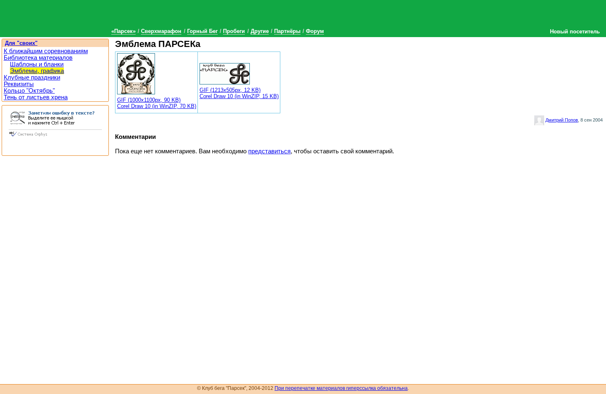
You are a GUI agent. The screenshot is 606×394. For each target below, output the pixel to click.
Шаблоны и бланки (36, 64)
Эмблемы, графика (37, 71)
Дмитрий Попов (561, 119)
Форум (315, 31)
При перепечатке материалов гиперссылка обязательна (341, 388)
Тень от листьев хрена (36, 97)
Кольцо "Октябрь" (29, 90)
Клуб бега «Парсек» (62, 17)
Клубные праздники (32, 77)
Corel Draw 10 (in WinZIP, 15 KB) (239, 96)
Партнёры (287, 31)
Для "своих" (21, 43)
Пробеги (234, 31)
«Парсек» (123, 31)
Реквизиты (19, 84)
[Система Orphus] (55, 137)
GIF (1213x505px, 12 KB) (230, 90)
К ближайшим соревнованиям (46, 51)
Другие (260, 31)
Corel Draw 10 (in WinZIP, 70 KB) (156, 106)
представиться (269, 151)
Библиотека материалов (38, 57)
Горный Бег (202, 31)
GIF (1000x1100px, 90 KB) (149, 100)
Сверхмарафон (161, 31)
